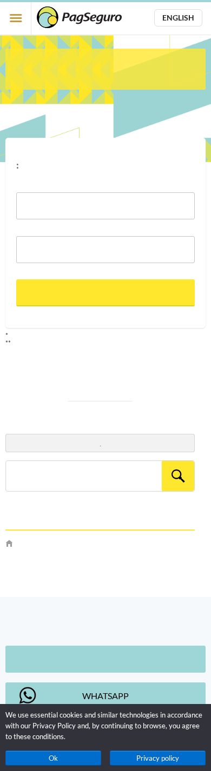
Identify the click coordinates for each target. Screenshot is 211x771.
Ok (53, 758)
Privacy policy (157, 758)
